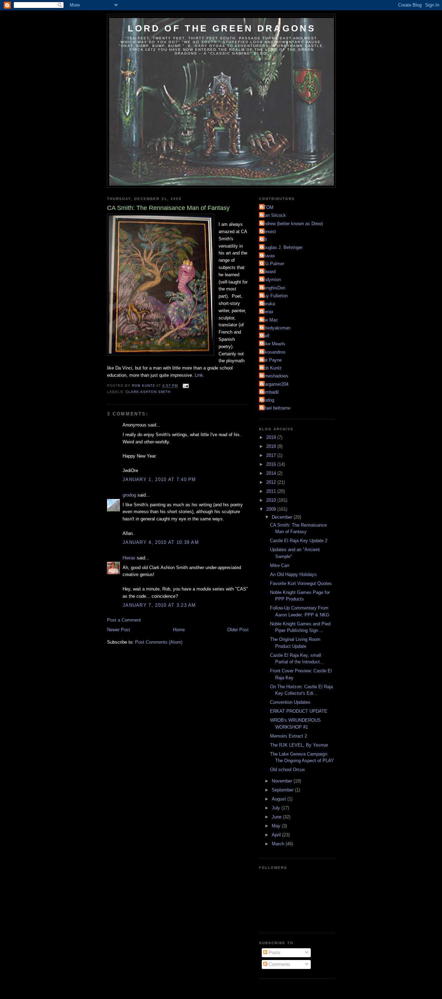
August (279, 798)
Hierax (129, 557)
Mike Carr (279, 565)
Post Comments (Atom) (158, 642)
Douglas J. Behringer (281, 247)
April (277, 834)
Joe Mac (269, 320)
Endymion (271, 279)
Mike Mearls (273, 343)
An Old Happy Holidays (293, 574)
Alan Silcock (273, 215)
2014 (271, 473)
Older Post (238, 629)
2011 (271, 491)
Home (179, 629)
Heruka (268, 303)
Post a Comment (124, 620)
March (279, 843)
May (277, 825)
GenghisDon (273, 287)
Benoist (268, 231)
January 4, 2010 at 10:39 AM (161, 542)
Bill (264, 239)
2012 (271, 482)
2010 (271, 500)
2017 (271, 455)
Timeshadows (274, 375)
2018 (271, 446)
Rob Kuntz (271, 368)
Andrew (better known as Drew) (292, 223)
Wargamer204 (274, 384)
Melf (265, 335)
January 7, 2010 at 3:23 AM (159, 605)
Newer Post (118, 629)
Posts (273, 952)
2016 (271, 464)
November (283, 781)
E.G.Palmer (272, 263)
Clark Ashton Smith (148, 392)
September (283, 790)
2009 (271, 509)
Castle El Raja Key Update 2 (298, 540)
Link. (199, 375)
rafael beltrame (275, 408)
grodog (129, 495)
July (276, 807)
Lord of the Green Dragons (222, 28)
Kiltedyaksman (275, 327)
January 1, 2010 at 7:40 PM (159, 479)
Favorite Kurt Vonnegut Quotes (301, 583)
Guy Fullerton (274, 295)
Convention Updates (290, 702)
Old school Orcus (287, 769)
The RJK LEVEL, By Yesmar (299, 745)
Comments (278, 964)
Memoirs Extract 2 (288, 736)
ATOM (267, 207)
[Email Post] (185, 386)
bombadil (270, 392)
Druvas (268, 255)
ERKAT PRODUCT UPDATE (298, 711)
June (277, 816)
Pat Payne (271, 360)
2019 (271, 437)
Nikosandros (273, 352)
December (283, 517)
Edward (268, 271)
